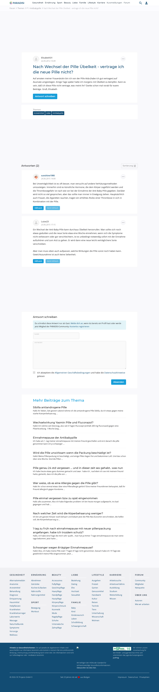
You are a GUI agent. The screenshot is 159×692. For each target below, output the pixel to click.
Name (36, 334)
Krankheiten (15, 609)
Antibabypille (35, 8)
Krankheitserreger (18, 613)
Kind (73, 611)
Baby (73, 608)
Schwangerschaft (78, 626)
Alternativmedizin (17, 580)
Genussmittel (98, 591)
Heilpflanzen (15, 606)
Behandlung (15, 591)
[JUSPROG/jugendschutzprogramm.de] (122, 649)
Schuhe (55, 620)
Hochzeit (75, 591)
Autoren (138, 600)
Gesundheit (37, 3)
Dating (74, 584)
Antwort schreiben (45, 96)
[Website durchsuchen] (141, 3)
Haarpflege (57, 591)
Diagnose (14, 595)
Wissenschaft (97, 616)
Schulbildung (77, 622)
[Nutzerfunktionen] (146, 3)
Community (140, 580)
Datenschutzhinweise (114, 372)
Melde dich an (77, 323)
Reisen (95, 602)
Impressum (122, 677)
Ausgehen (96, 580)
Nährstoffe (36, 591)
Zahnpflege (57, 627)
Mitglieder (139, 584)
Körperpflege (57, 602)
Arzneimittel (39, 113)
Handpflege (57, 595)
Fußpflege (56, 584)
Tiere (94, 609)
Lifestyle (92, 3)
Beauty (67, 3)
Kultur (94, 598)
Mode (54, 613)
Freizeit (95, 584)
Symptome (14, 627)
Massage (13, 620)
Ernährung (50, 3)
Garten (95, 587)
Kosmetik (56, 609)
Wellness (13, 635)
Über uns (141, 595)
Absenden (118, 382)
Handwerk (96, 595)
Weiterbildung (116, 595)
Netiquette (139, 587)
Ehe (73, 587)
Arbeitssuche (115, 580)
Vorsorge (14, 631)
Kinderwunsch (77, 615)
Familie (82, 3)
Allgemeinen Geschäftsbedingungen (72, 372)
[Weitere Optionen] (123, 59)
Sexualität (75, 595)
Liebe (75, 3)
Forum (127, 3)
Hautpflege (57, 598)
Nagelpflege (57, 616)
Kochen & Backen (38, 587)
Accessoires (57, 580)
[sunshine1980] (37, 176)
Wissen (113, 598)
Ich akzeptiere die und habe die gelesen (81, 374)
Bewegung (35, 608)
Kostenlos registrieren (79, 326)
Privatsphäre (144, 677)
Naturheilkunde (16, 624)
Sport (59, 3)
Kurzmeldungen (114, 3)
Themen (20, 8)
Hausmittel (14, 602)
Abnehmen (36, 580)
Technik (95, 606)
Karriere (101, 3)
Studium (113, 591)
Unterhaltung (98, 613)
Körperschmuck (59, 606)
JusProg (116, 658)
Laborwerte (15, 616)
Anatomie (14, 584)
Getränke (35, 584)
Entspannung (15, 598)
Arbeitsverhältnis (117, 584)
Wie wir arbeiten (142, 604)
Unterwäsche (58, 624)
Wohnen (95, 620)
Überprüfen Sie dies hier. (86, 668)
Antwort (38, 343)
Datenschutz (133, 677)
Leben (74, 618)
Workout (35, 611)
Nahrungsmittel (38, 595)
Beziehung (75, 580)
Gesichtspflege (58, 587)
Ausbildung (115, 587)
